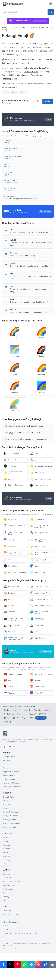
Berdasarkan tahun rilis (12, 881)
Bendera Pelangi (12, 674)
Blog (4, 893)
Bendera (6, 760)
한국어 (15, 718)
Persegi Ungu (38, 693)
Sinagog (9, 605)
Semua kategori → (10, 827)
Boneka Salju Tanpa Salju (13, 486)
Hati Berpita (37, 686)
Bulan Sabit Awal (39, 485)
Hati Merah (36, 680)
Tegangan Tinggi (39, 546)
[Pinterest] (15, 747)
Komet (8, 560)
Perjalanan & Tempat (26, 28)
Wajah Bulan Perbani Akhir (40, 553)
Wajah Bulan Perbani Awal (14, 473)
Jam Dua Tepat (11, 632)
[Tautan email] (52, 964)
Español (16, 710)
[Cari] (51, 12)
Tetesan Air (10, 460)
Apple (5, 837)
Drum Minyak (37, 618)
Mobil (7, 599)
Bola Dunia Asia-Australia (39, 612)
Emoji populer (8, 889)
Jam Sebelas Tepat (40, 593)
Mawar (8, 686)
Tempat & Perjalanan (11, 812)
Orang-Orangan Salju (14, 525)
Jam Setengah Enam (41, 605)
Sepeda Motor (11, 625)
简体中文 (42, 714)
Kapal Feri (36, 625)
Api (33, 460)
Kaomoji (6, 897)
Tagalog (7, 722)
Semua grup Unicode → (12, 787)
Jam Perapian (11, 587)
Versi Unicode (8, 885)
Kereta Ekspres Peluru (41, 599)
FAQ (4, 900)
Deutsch (26, 710)
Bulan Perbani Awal (13, 453)
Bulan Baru (10, 466)
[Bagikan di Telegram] (31, 964)
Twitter (5, 852)
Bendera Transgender (41, 674)
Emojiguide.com (8, 28)
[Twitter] (10, 747)
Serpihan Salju (38, 572)
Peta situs (6, 949)
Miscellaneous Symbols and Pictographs (20, 199)
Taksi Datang (37, 638)
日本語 (7, 718)
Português (21, 714)
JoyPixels (6, 860)
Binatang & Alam (9, 819)
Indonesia (41, 718)
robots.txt (15, 949)
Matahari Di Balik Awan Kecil (39, 526)
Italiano (47, 710)
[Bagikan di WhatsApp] (24, 964)
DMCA (5, 926)
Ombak (35, 453)
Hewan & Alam (9, 779)
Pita (7, 680)
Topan (34, 566)
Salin (47, 101)
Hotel (34, 632)
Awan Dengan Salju (40, 479)
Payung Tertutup (39, 532)
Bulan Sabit (37, 472)
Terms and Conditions (11, 914)
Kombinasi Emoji (9, 874)
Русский (32, 714)
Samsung (6, 856)
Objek (5, 764)
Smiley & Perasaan (10, 816)
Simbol (5, 768)
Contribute (7, 911)
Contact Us (7, 929)
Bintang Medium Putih (41, 466)
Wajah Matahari (11, 519)
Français (37, 710)
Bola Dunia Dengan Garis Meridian (13, 638)
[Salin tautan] (45, 964)
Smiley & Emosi (9, 775)
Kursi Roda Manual (40, 587)
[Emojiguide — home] (13, 4)
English (7, 710)
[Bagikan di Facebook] (3, 964)
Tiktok (5, 864)
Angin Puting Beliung (41, 560)
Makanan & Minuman (11, 783)
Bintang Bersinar (39, 519)
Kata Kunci (7, 878)
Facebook (7, 845)
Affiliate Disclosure (10, 922)
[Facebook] (5, 747)
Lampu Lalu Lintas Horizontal (13, 619)
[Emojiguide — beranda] (5, 733)
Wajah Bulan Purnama (14, 572)
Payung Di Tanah (12, 553)
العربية (24, 718)
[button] (28, 141)
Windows (6, 849)
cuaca (6, 92)
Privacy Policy (8, 918)
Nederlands (9, 714)
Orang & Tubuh (9, 757)
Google (6, 841)
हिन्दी (31, 718)
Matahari (9, 479)
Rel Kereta (10, 611)
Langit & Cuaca (43, 28)
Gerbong (9, 593)
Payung (8, 539)
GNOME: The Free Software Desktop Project (21, 933)
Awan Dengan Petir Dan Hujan (40, 540)
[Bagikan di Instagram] (38, 964)
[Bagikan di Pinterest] (17, 964)
